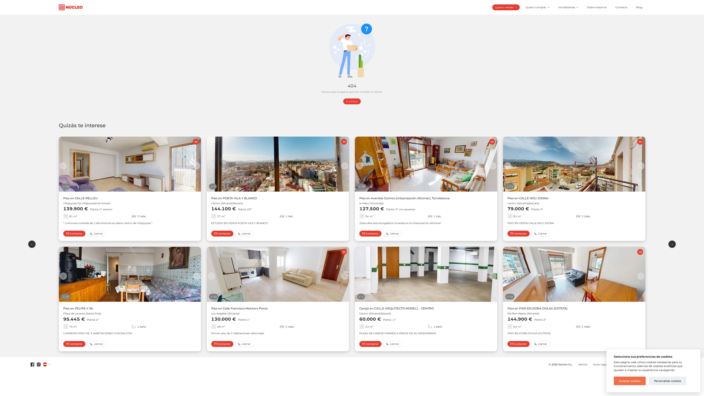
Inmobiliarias (566, 7)
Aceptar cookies (629, 381)
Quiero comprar (536, 7)
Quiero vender (504, 7)
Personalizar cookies (667, 381)
